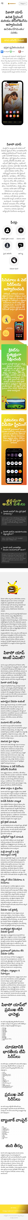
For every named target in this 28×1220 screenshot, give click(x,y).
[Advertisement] (14, 1196)
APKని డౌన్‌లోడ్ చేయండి (14, 40)
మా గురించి (13, 1207)
